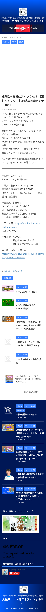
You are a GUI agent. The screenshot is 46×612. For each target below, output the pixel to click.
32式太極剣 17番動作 (27, 291)
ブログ (14, 271)
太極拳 (19, 271)
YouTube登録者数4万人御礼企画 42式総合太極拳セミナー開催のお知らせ (29, 496)
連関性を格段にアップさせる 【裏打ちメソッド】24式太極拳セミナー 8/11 (30, 433)
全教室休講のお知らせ (26, 414)
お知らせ (7, 271)
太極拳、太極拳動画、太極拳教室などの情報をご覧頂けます (23, 596)
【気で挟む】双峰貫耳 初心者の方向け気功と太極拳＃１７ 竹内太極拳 (28, 325)
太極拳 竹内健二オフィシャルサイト (23, 21)
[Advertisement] (23, 69)
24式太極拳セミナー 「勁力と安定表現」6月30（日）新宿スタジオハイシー (29, 455)
